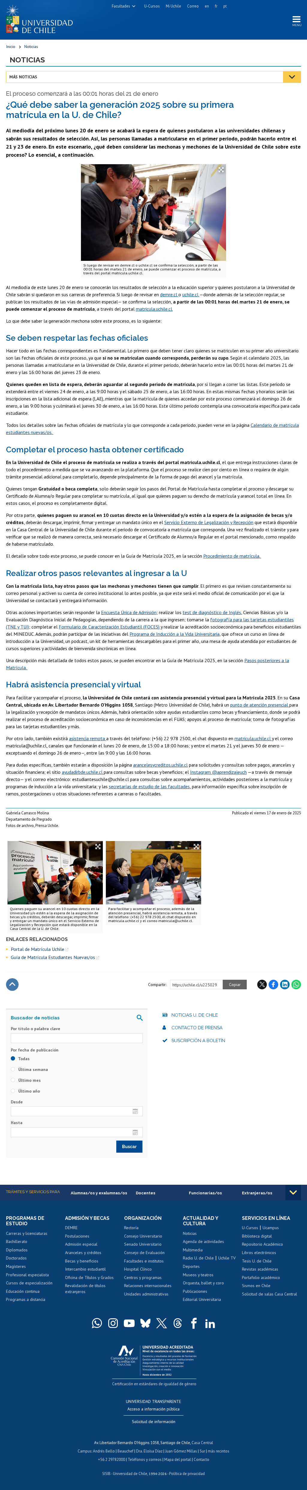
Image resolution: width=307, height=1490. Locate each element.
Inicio (10, 46)
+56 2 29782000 (111, 1459)
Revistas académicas (260, 1269)
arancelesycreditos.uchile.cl (160, 765)
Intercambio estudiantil (85, 1269)
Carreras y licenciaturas (26, 1233)
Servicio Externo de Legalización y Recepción (208, 522)
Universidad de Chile (130, 1473)
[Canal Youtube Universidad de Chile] (129, 1323)
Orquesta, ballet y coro (203, 1283)
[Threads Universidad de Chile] (177, 1323)
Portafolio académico (261, 1277)
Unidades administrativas (146, 1294)
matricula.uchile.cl (253, 738)
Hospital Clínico (138, 1269)
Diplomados (17, 1250)
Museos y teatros (198, 1274)
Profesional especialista (27, 1274)
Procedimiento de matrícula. (232, 556)
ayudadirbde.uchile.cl (83, 772)
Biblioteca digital (257, 1236)
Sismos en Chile (256, 1285)
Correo (193, 6)
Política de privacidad (187, 1473)
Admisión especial (81, 1244)
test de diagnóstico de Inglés (212, 612)
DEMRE (71, 1227)
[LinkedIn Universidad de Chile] (210, 1323)
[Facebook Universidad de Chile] (193, 1323)
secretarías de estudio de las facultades (149, 786)
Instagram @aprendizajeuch (218, 772)
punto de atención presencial (259, 705)
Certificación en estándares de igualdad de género (154, 1383)
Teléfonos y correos (145, 1459)
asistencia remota (87, 738)
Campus (84, 1451)
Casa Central (202, 1442)
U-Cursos (152, 6)
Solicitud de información (153, 1421)
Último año (28, 1091)
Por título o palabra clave (35, 1028)
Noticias (31, 46)
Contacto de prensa (196, 1027)
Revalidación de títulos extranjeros (85, 1288)
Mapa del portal (177, 1459)
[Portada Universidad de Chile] (41, 17)
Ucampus (271, 1227)
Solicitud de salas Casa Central (269, 1294)
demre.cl (169, 294)
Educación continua (23, 1291)
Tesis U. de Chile (257, 1261)
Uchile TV (227, 1258)
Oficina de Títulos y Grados (89, 1277)
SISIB (106, 1473)
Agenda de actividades (203, 1241)
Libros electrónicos (259, 1252)
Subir (12, 984)
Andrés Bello (104, 1451)
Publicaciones (195, 1291)
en (207, 6)
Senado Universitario (143, 1244)
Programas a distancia (25, 1299)
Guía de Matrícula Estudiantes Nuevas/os (53, 957)
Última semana (32, 1069)
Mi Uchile (173, 6)
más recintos (218, 1451)
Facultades (121, 6)
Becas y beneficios (81, 1261)
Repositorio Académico (262, 1244)
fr (216, 6)
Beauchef (125, 1451)
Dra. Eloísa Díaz (149, 1451)
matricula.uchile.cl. (154, 309)
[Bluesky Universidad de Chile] (145, 1323)
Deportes (191, 1266)
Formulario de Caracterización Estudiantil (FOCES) (110, 627)
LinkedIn (285, 984)
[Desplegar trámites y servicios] (293, 1192)
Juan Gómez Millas (181, 1451)
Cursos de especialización (29, 1283)
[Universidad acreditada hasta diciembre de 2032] (153, 1359)
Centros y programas (143, 1277)
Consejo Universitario (143, 1236)
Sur (202, 1451)
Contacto (201, 1459)
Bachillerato (16, 1241)
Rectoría (131, 1227)
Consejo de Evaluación (144, 1252)
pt (225, 6)
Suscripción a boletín (198, 1040)
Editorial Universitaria (202, 1299)
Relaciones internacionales (147, 1285)
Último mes (29, 1080)
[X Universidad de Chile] (161, 1323)
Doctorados (16, 1258)
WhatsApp (296, 984)
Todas (23, 1058)
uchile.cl (190, 294)
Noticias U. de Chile (194, 1015)
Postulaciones (77, 1236)
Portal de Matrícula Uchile (37, 949)
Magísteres (16, 1266)
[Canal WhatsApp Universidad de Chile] (96, 1323)
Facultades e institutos (144, 1261)
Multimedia (193, 1250)
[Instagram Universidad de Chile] (113, 1323)
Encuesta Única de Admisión (128, 612)
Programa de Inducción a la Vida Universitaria (174, 634)
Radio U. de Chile (198, 1258)
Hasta (16, 1122)
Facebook (273, 984)
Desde (17, 1102)
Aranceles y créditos (83, 1252)
